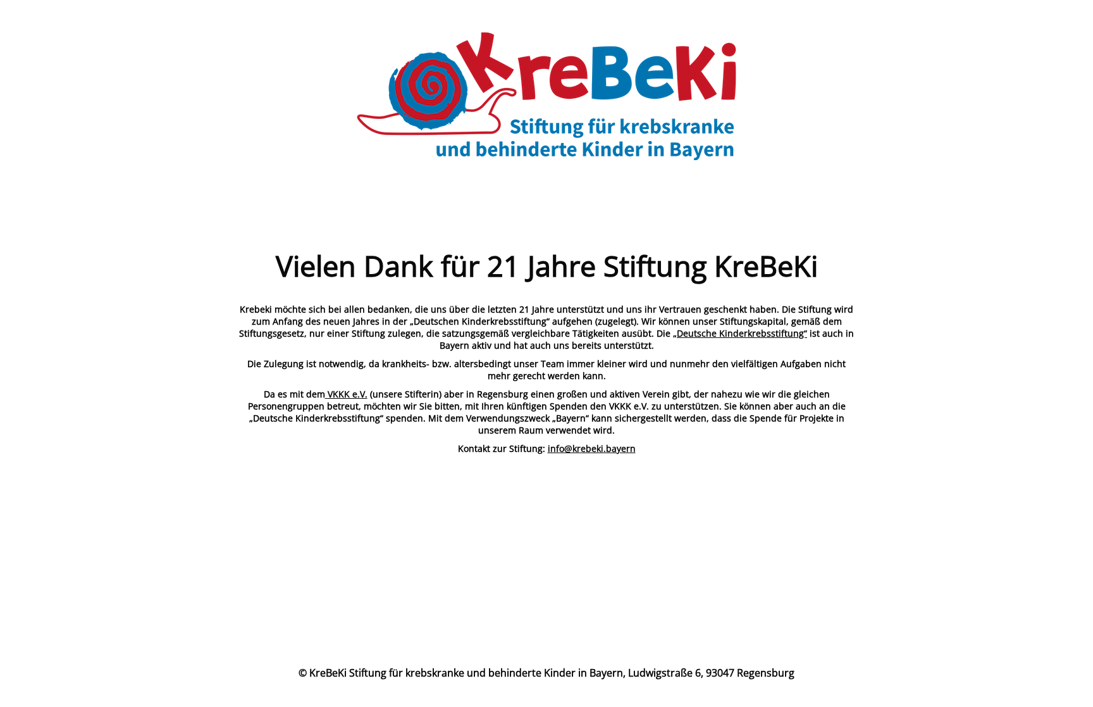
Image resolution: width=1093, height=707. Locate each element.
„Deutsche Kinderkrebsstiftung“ (740, 333)
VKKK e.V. (346, 394)
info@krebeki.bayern (592, 448)
